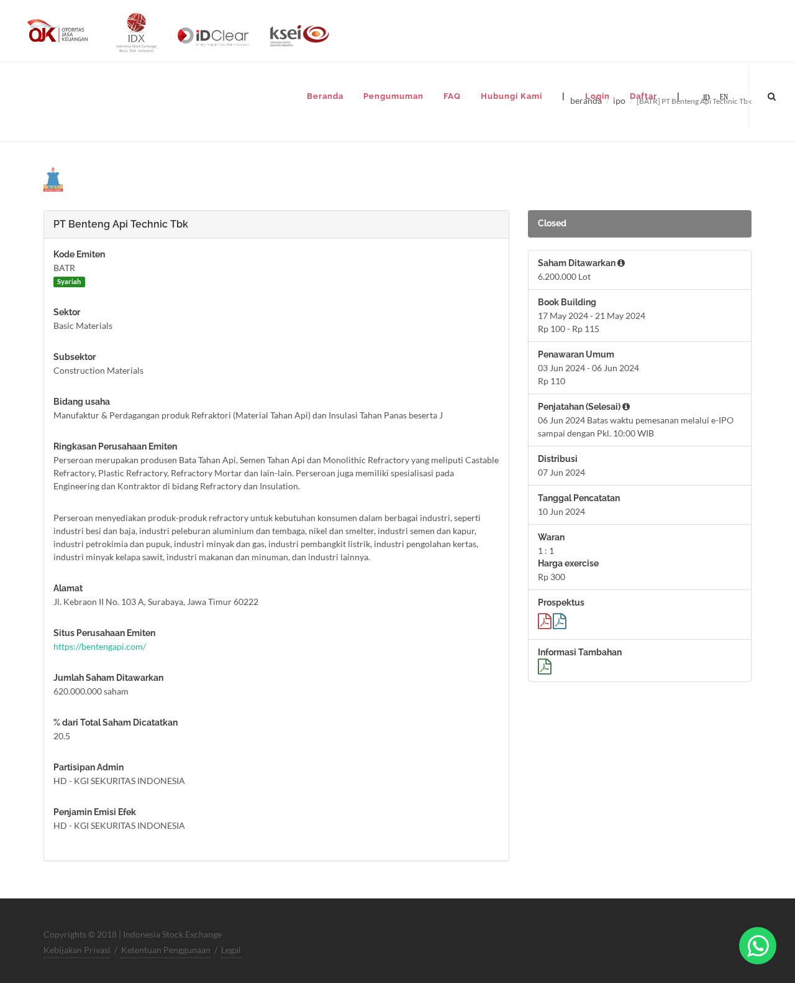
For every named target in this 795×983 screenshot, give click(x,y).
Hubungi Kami (511, 96)
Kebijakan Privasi (77, 949)
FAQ (452, 96)
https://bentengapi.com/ (99, 646)
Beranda (325, 96)
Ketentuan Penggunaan (166, 949)
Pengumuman (393, 96)
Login (597, 96)
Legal (231, 949)
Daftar (643, 96)
